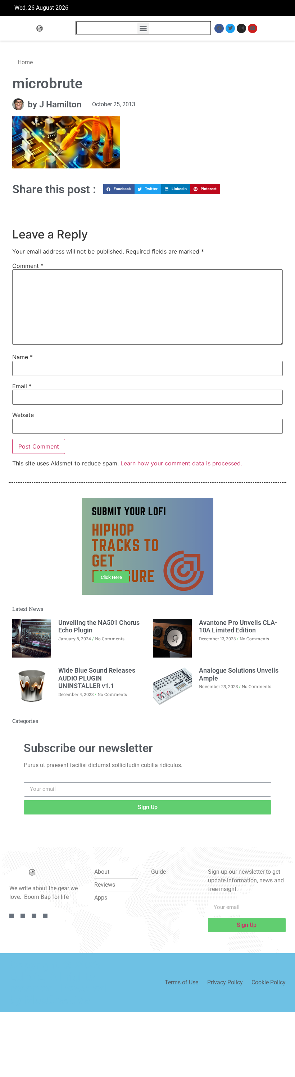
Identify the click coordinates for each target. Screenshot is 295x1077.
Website (23, 415)
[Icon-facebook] (11, 916)
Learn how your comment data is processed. (181, 463)
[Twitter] (230, 28)
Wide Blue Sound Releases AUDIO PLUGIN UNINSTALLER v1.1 (96, 678)
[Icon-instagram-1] (34, 916)
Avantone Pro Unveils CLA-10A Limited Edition (238, 626)
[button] (143, 28)
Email (22, 386)
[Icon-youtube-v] (45, 916)
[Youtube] (252, 28)
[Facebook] (219, 28)
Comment (28, 266)
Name (22, 357)
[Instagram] (241, 28)
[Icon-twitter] (23, 916)
